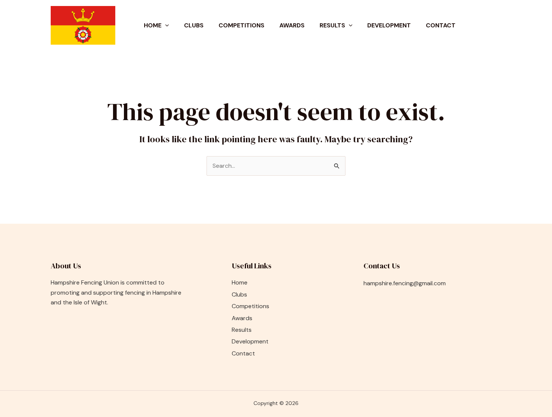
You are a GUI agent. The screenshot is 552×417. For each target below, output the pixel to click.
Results (332, 25)
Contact (440, 25)
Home (152, 25)
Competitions (241, 25)
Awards (292, 25)
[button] (165, 26)
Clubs (194, 25)
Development (389, 25)
